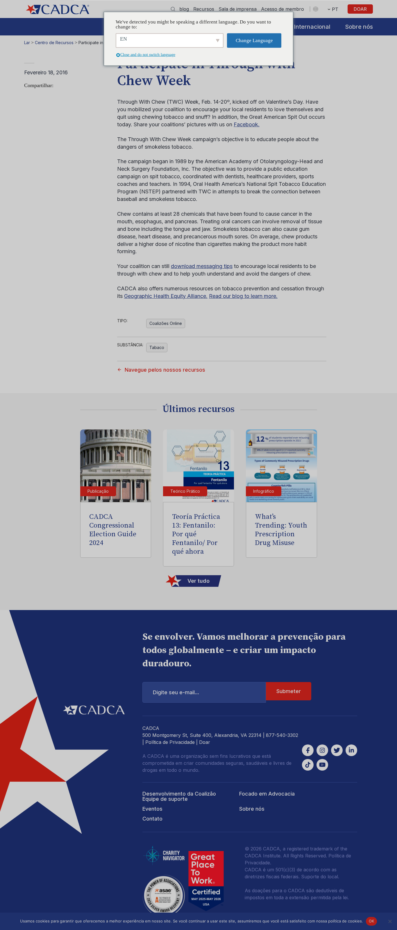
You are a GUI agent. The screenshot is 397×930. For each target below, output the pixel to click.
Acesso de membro (282, 9)
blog (184, 9)
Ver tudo (198, 581)
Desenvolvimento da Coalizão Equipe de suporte (179, 796)
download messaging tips (202, 266)
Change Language (254, 40)
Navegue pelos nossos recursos (165, 370)
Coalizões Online (165, 323)
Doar (360, 9)
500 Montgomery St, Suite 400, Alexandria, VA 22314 (202, 735)
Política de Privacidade (170, 742)
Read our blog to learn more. (243, 296)
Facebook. (247, 124)
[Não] (390, 921)
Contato (152, 819)
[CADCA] (57, 9)
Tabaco (156, 347)
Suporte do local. (320, 876)
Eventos (152, 809)
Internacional (312, 26)
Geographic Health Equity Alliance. (166, 296)
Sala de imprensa (238, 9)
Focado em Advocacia (267, 794)
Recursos (203, 9)
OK (371, 921)
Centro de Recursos (54, 42)
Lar (27, 42)
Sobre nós (359, 26)
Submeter (288, 691)
